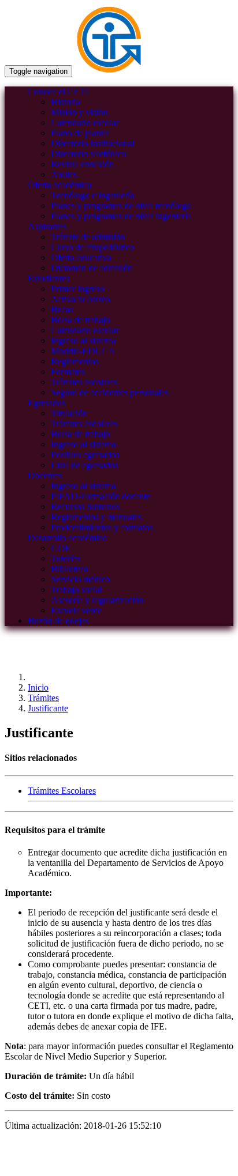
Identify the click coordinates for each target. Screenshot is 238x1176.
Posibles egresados (85, 454)
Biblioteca (69, 569)
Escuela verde (76, 610)
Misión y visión (79, 112)
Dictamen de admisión (91, 268)
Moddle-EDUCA (83, 351)
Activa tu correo (80, 299)
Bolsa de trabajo (80, 320)
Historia (65, 102)
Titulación (69, 413)
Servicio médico (80, 579)
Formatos (68, 371)
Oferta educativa (81, 257)
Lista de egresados (84, 465)
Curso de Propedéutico (92, 247)
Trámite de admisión (88, 237)
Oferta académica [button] (59, 185)
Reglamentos (74, 361)
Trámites (43, 698)
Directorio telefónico (88, 154)
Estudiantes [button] (48, 278)
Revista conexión (82, 164)
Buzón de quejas (58, 620)
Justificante (48, 708)
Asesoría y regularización (97, 600)
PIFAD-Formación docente (100, 496)
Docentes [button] (45, 475)
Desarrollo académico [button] (67, 537)
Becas (62, 309)
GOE (60, 548)
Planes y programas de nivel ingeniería (121, 216)
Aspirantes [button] (47, 226)
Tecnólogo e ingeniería (92, 195)
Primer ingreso (77, 288)
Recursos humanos (85, 506)
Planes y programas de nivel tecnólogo (121, 205)
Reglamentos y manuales (96, 517)
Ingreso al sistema (83, 340)
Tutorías (65, 558)
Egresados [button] (46, 403)
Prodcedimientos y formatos (102, 527)
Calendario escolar (84, 122)
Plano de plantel (80, 133)
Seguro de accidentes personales (109, 392)
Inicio (38, 687)
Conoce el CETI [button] (58, 91)
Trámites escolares (84, 382)
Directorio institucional (92, 143)
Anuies (64, 174)
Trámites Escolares (62, 791)
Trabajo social (76, 589)
